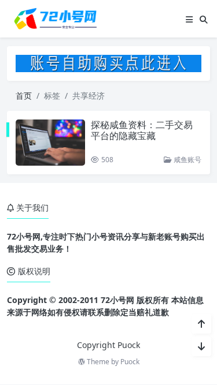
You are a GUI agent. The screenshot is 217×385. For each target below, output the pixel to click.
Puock (129, 362)
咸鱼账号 (186, 160)
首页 (24, 95)
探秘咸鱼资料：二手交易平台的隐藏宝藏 (142, 130)
